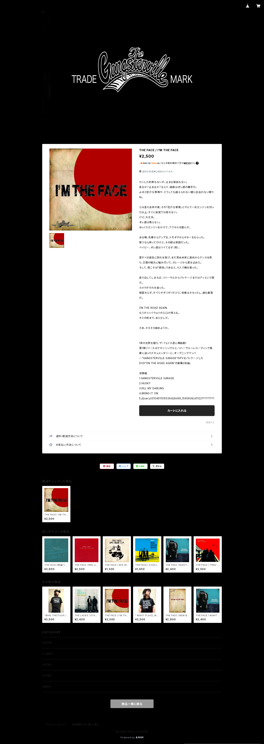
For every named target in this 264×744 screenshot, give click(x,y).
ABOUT (118, 128)
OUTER (47, 664)
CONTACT (159, 128)
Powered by (128, 737)
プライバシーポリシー (55, 724)
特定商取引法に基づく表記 (85, 724)
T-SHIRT (47, 653)
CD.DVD (47, 642)
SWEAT (47, 686)
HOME (102, 128)
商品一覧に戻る (132, 704)
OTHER (47, 675)
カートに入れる (177, 410)
